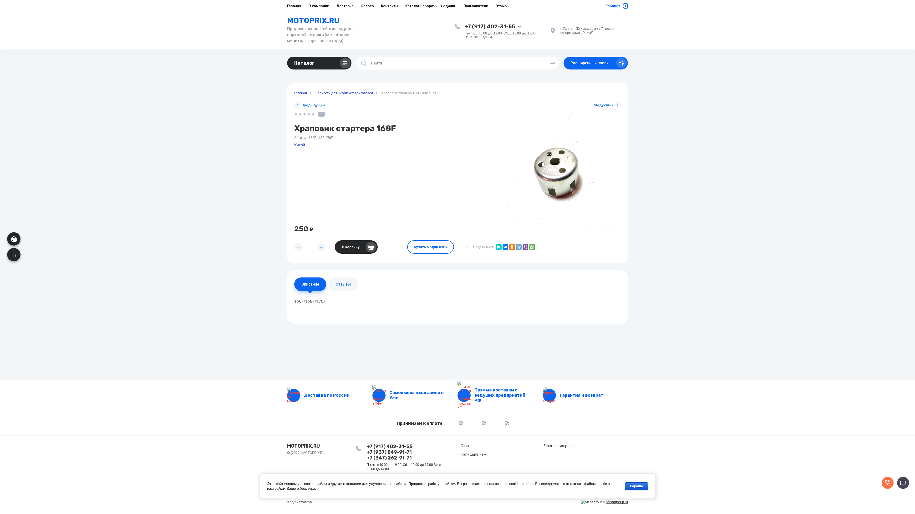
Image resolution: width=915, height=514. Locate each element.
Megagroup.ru (617, 502)
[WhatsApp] (532, 247)
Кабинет (612, 6)
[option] (560, 172)
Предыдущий (313, 105)
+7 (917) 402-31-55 (490, 26)
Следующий (603, 105)
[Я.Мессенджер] (499, 247)
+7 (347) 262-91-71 (389, 458)
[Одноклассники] (512, 247)
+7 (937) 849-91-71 (389, 452)
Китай (299, 145)
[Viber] (525, 247)
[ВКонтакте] (505, 247)
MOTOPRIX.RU (313, 20)
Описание (310, 284)
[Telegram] (519, 247)
